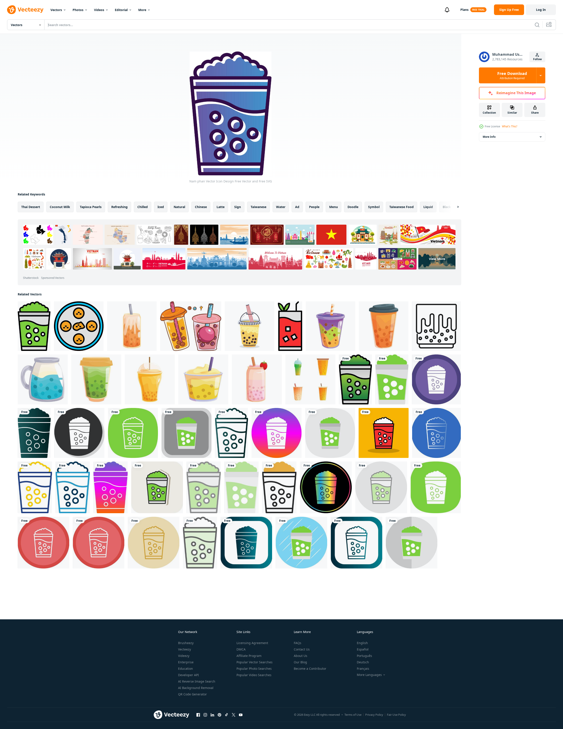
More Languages (369, 675)
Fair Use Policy (396, 715)
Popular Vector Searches (254, 662)
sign (237, 207)
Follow (537, 59)
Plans (464, 10)
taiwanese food (401, 207)
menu (333, 207)
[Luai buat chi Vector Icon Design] (79, 326)
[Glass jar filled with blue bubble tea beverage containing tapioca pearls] (43, 379)
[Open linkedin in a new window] (212, 714)
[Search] (537, 24)
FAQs (297, 643)
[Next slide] (454, 207)
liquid (428, 207)
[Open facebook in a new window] (198, 714)
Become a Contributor (310, 668)
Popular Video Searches (253, 675)
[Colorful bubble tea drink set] (310, 379)
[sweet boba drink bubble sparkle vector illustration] (190, 326)
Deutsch (363, 662)
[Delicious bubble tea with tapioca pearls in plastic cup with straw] (330, 326)
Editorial (121, 10)
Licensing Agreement (252, 643)
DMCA (241, 649)
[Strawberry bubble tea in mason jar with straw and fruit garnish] (257, 379)
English (362, 643)
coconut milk (60, 207)
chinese (201, 207)
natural (179, 207)
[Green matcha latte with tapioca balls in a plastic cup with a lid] (96, 379)
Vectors (56, 10)
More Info (489, 137)
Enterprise (186, 662)
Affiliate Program (248, 656)
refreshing (119, 207)
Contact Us (302, 649)
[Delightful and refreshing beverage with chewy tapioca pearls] (383, 326)
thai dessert (30, 207)
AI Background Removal (195, 688)
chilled (142, 207)
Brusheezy (186, 643)
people (314, 207)
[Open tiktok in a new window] (226, 714)
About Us (300, 656)
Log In (541, 10)
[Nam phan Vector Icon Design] (34, 326)
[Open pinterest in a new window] (219, 714)
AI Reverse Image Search (196, 681)
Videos (99, 10)
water (280, 207)
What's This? (509, 126)
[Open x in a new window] (233, 714)
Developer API (188, 675)
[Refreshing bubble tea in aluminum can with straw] (132, 326)
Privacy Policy (374, 715)
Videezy (183, 656)
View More (437, 259)
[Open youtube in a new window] (240, 714)
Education (185, 668)
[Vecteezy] (25, 9)
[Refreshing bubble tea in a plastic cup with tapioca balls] (150, 379)
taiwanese (258, 207)
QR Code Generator (192, 694)
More (142, 10)
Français (363, 668)
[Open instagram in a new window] (205, 714)
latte (221, 207)
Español (363, 649)
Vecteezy (184, 649)
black (447, 207)
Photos (78, 10)
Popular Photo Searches (254, 668)
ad (297, 207)
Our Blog (300, 662)
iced (161, 207)
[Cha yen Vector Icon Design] (290, 326)
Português (364, 656)
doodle (353, 207)
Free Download (512, 75)
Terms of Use (352, 715)
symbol (374, 207)
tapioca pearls (91, 207)
